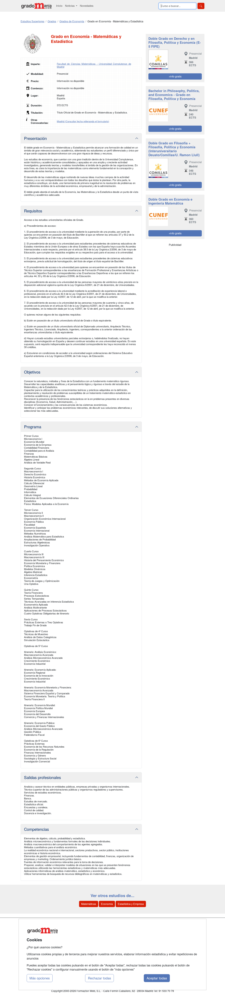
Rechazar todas (99, 978)
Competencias (36, 829)
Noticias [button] (70, 6)
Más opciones (39, 978)
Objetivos (32, 372)
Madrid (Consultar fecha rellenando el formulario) (83, 121)
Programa (32, 426)
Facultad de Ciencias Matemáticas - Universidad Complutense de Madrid (94, 65)
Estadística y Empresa (131, 904)
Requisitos (33, 211)
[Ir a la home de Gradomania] (36, 5)
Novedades (86, 6)
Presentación (35, 138)
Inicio (59, 6)
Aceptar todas (157, 978)
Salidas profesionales (42, 777)
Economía (107, 904)
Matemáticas (88, 904)
